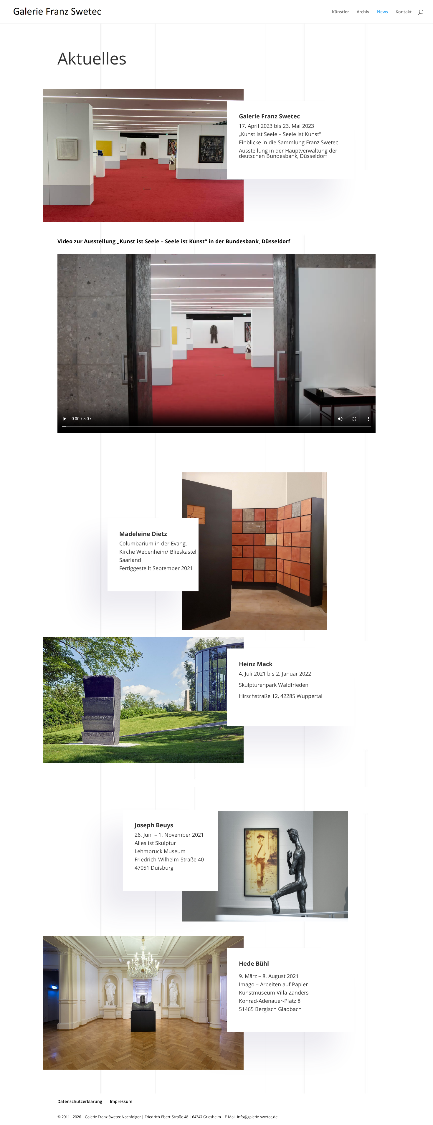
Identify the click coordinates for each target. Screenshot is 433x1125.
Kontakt (404, 12)
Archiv (363, 12)
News (382, 12)
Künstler (340, 12)
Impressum (121, 1101)
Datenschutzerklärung (79, 1101)
